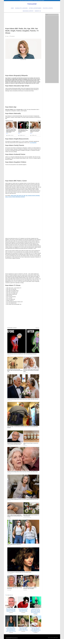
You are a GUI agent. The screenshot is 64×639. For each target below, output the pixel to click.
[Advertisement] (23, 20)
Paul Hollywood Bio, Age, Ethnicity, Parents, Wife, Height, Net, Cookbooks (11, 610)
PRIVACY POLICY (56, 637)
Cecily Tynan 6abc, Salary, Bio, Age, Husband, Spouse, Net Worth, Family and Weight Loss (36, 629)
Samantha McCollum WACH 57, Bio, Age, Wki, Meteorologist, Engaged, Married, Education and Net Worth (35, 611)
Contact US (51, 637)
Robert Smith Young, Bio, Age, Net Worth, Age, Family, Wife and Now (23, 610)
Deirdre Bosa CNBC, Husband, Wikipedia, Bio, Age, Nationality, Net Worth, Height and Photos (11, 629)
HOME (49, 637)
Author (8, 36)
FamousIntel (32, 4)
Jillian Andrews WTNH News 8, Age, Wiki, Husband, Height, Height (23, 628)
